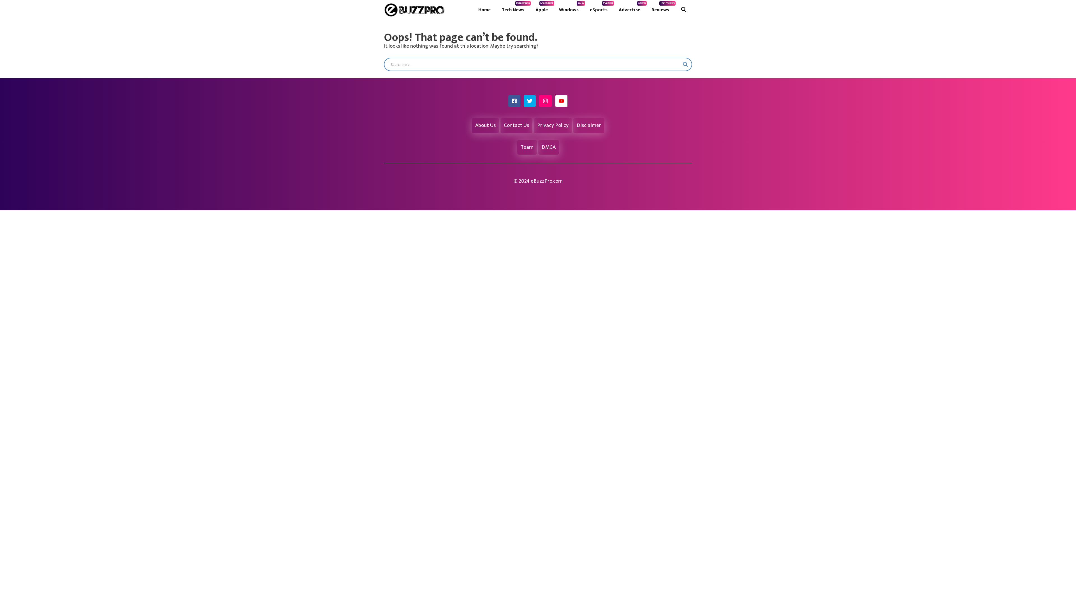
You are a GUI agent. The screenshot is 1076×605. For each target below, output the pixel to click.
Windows (571, 7)
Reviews (663, 7)
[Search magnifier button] (685, 64)
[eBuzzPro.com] (416, 10)
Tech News (516, 7)
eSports (601, 7)
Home (484, 10)
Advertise (632, 7)
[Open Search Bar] (683, 10)
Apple (544, 7)
